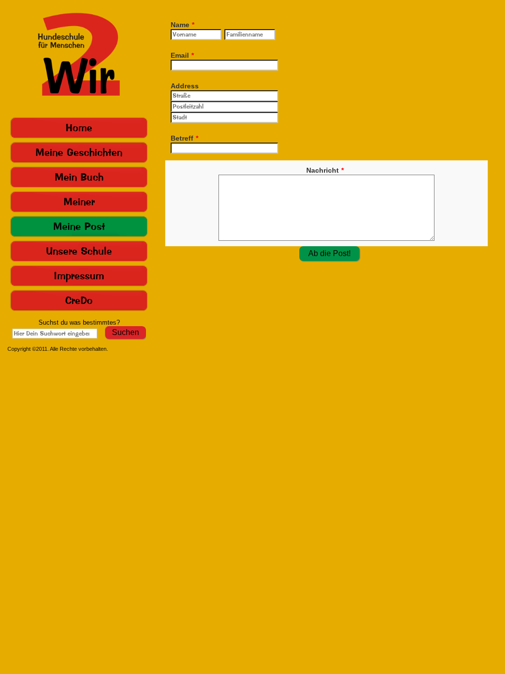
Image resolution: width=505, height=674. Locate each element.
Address (185, 86)
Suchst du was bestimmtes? (79, 322)
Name (182, 25)
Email (182, 55)
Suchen (125, 332)
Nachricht (325, 170)
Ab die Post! (329, 253)
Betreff (184, 138)
